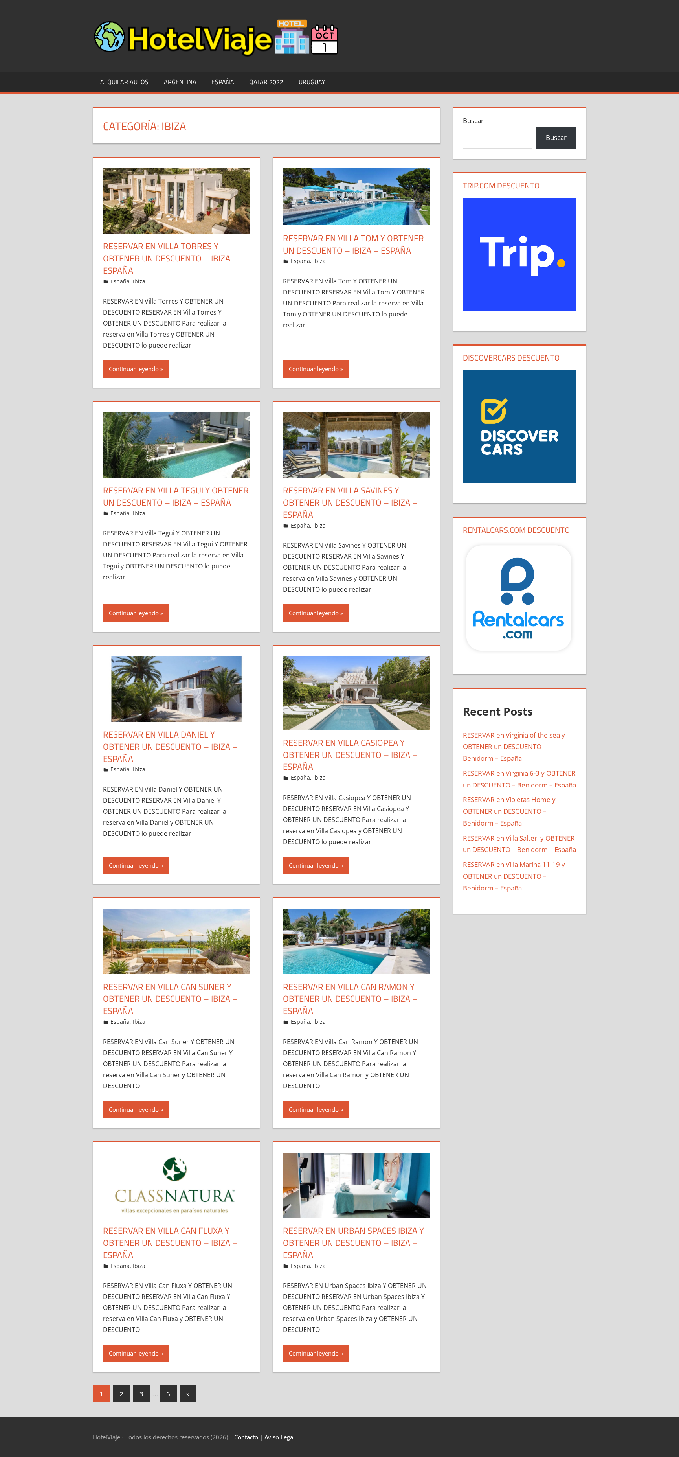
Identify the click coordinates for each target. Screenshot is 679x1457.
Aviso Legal (279, 1437)
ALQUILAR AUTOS (124, 81)
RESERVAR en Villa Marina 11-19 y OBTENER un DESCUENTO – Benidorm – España (514, 876)
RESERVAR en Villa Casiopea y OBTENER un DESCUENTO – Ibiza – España (350, 755)
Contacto (246, 1437)
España (222, 81)
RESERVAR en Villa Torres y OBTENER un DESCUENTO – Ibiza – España (170, 258)
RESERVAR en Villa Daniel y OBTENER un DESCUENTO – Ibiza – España (170, 746)
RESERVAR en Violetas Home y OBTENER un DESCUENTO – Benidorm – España (509, 811)
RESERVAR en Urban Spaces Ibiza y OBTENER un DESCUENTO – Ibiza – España (353, 1243)
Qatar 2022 (266, 81)
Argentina (180, 81)
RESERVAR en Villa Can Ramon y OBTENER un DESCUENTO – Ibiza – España (350, 999)
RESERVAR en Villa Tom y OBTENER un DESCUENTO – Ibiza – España (353, 244)
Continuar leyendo (134, 369)
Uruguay (312, 81)
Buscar (473, 120)
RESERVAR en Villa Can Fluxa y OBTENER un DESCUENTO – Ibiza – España (170, 1243)
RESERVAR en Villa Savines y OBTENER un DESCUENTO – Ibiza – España (350, 502)
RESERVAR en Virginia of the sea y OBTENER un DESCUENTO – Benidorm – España (514, 746)
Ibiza (139, 281)
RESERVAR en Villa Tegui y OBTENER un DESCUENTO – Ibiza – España (176, 496)
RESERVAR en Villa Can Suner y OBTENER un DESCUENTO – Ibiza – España (170, 999)
